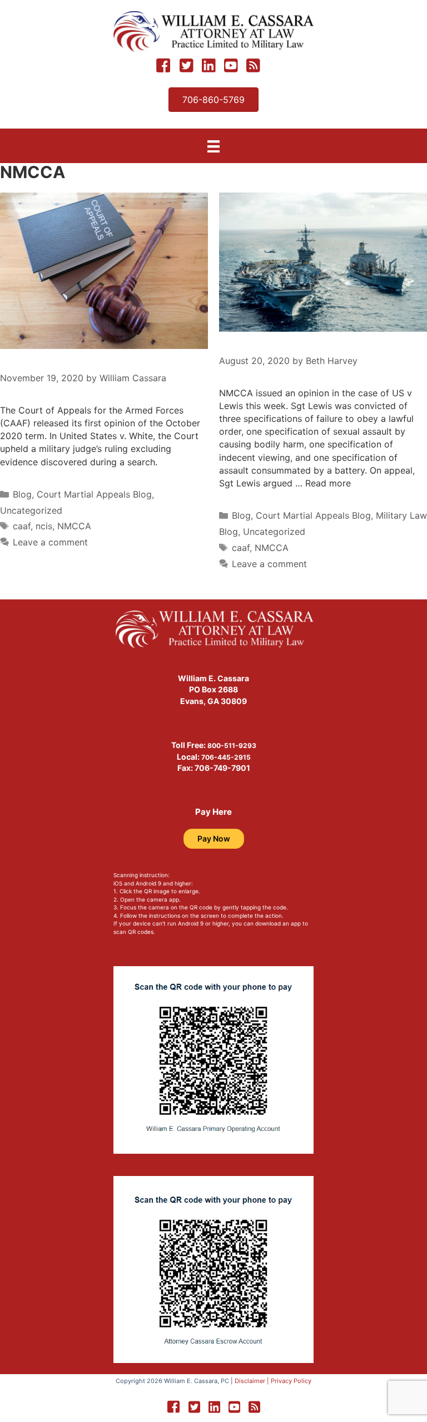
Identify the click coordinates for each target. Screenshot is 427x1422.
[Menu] (213, 146)
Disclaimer (250, 1381)
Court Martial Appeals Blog (94, 494)
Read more (328, 483)
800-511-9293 (231, 745)
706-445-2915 (226, 757)
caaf (22, 526)
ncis (44, 526)
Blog (22, 494)
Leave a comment (50, 542)
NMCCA (74, 526)
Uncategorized (31, 510)
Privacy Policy (291, 1381)
